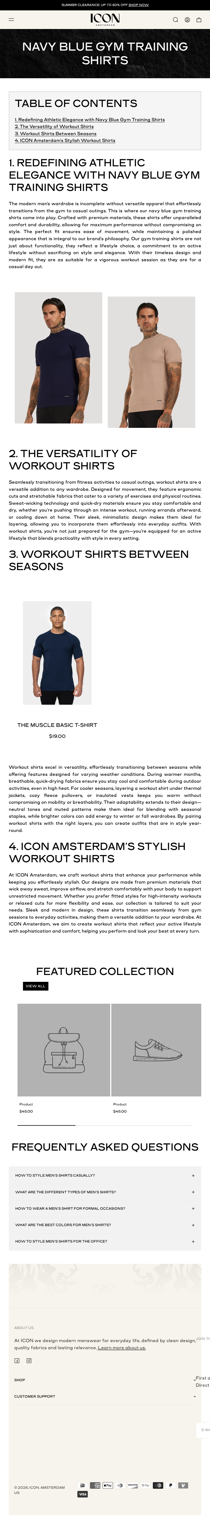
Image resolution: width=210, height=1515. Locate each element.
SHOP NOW (139, 5)
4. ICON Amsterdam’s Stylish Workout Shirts (65, 140)
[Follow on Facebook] (17, 1360)
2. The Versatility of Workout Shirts (54, 126)
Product (26, 1104)
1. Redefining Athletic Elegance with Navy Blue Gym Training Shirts (90, 119)
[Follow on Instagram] (29, 1360)
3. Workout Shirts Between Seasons (56, 133)
